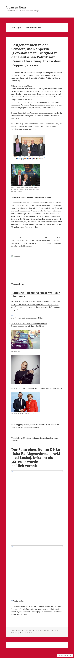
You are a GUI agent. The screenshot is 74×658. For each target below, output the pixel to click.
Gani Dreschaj (39, 631)
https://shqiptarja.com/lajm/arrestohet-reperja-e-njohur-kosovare (36, 388)
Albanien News (16, 7)
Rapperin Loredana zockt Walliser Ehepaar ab (35, 294)
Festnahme (17, 284)
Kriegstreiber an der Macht (21, 86)
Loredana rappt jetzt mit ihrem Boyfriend (27, 326)
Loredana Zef (48, 631)
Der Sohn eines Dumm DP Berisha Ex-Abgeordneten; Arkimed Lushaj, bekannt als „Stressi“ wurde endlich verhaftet (36, 457)
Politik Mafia (27, 631)
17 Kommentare (27, 633)
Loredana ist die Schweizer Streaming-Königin (29, 323)
